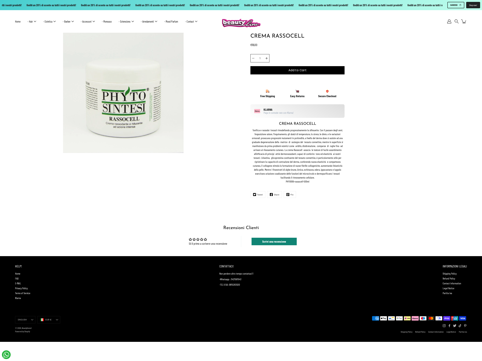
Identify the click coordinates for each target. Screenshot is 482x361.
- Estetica (47, 21)
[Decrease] (253, 58)
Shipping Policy (450, 273)
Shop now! (473, 5)
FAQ (16, 278)
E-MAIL (18, 283)
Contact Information (452, 283)
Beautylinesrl (27, 328)
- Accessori (86, 21)
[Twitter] (454, 325)
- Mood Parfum (171, 21)
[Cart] (464, 21)
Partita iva (447, 293)
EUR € (48, 319)
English (22, 319)
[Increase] (266, 58)
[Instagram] (444, 325)
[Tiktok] (460, 325)
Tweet (260, 194)
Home (18, 21)
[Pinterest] (465, 325)
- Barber (66, 21)
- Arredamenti (147, 21)
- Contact (189, 21)
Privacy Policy (21, 288)
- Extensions (124, 21)
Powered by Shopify (22, 331)
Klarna (18, 298)
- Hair (30, 21)
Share (276, 194)
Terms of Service (22, 293)
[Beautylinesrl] (241, 21)
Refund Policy (449, 278)
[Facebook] (449, 325)
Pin (292, 194)
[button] (457, 21)
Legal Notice (448, 288)
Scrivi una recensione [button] (274, 241)
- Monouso (107, 21)
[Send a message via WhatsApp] (6, 354)
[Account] (449, 21)
